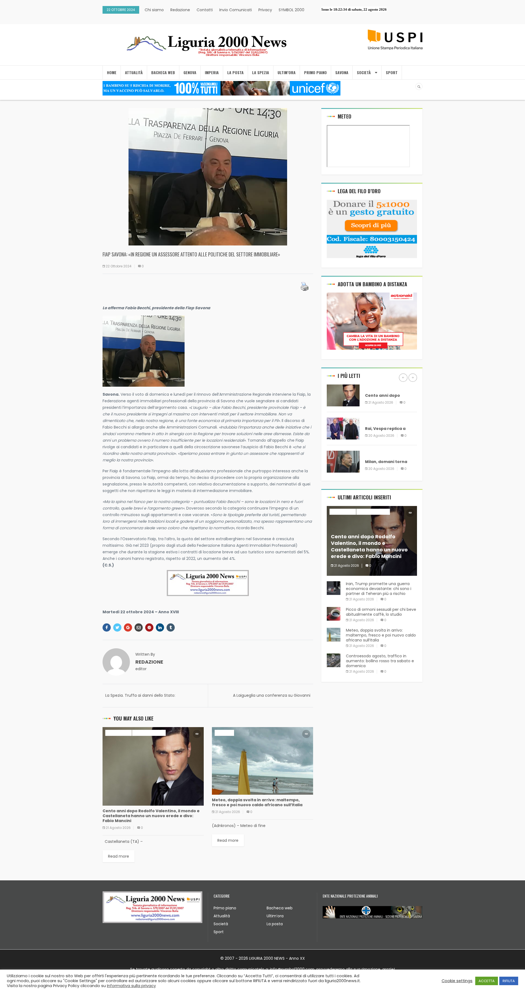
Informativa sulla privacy (131, 985)
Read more (118, 856)
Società (221, 924)
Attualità (222, 916)
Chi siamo (154, 10)
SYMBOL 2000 (291, 10)
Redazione (180, 10)
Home (111, 72)
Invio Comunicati (235, 10)
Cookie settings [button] (457, 980)
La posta (275, 924)
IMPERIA (212, 72)
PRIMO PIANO (315, 72)
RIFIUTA (509, 981)
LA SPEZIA (260, 72)
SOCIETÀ (364, 72)
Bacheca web (280, 908)
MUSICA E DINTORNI (148, 732)
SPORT (392, 72)
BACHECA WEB (163, 72)
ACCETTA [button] (487, 981)
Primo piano (225, 908)
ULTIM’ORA (287, 72)
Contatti (205, 10)
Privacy (265, 10)
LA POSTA (235, 72)
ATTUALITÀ (134, 72)
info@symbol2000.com (292, 969)
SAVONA (341, 72)
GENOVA (189, 72)
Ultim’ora (275, 916)
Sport (219, 932)
